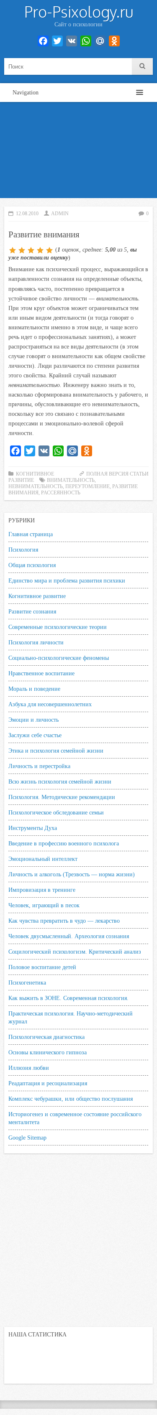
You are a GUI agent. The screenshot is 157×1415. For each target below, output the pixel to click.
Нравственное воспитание (41, 673)
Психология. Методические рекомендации (61, 797)
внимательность (71, 480)
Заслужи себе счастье (35, 735)
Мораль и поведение (34, 688)
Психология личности (36, 642)
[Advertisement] (78, 152)
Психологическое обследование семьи (56, 812)
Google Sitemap (27, 1137)
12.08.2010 (27, 213)
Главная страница (30, 534)
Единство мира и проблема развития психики (66, 580)
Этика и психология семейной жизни (55, 750)
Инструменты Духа (32, 828)
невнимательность (35, 486)
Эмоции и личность (33, 719)
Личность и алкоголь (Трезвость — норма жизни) (71, 874)
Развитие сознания (32, 611)
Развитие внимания (44, 234)
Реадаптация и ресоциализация (47, 1083)
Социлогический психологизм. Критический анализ (74, 951)
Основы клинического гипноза (47, 1052)
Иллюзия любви (28, 1067)
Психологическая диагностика (46, 1036)
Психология (23, 549)
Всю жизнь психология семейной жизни (59, 781)
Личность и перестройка (39, 766)
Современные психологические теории (57, 627)
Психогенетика (27, 982)
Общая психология (32, 565)
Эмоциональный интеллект (42, 858)
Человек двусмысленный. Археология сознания (68, 936)
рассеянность (60, 492)
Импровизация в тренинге (41, 889)
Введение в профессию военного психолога (63, 843)
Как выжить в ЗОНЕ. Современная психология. (68, 998)
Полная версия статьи (117, 473)
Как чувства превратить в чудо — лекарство (64, 920)
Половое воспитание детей (42, 967)
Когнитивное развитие (37, 596)
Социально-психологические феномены (58, 657)
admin (60, 213)
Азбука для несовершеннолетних (50, 704)
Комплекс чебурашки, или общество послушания (70, 1098)
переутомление (87, 486)
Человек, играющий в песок (44, 905)
